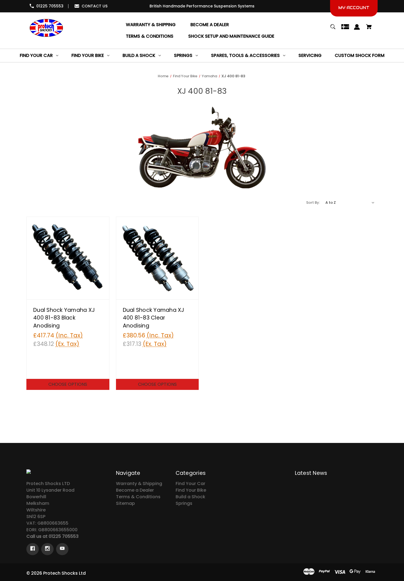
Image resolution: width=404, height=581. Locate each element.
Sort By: (313, 202)
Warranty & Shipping (139, 483)
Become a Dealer (135, 490)
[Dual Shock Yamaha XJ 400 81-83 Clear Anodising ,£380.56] (157, 258)
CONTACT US (94, 6)
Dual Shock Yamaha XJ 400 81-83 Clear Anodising (153, 318)
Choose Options (67, 384)
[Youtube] (62, 549)
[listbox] (350, 202)
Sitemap (125, 503)
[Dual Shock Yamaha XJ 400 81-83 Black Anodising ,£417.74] (68, 258)
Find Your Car (190, 483)
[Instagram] (47, 549)
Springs (184, 503)
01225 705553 (49, 6)
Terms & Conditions (138, 497)
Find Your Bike (191, 490)
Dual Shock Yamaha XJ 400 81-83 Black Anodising (64, 318)
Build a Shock (190, 497)
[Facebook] (32, 549)
